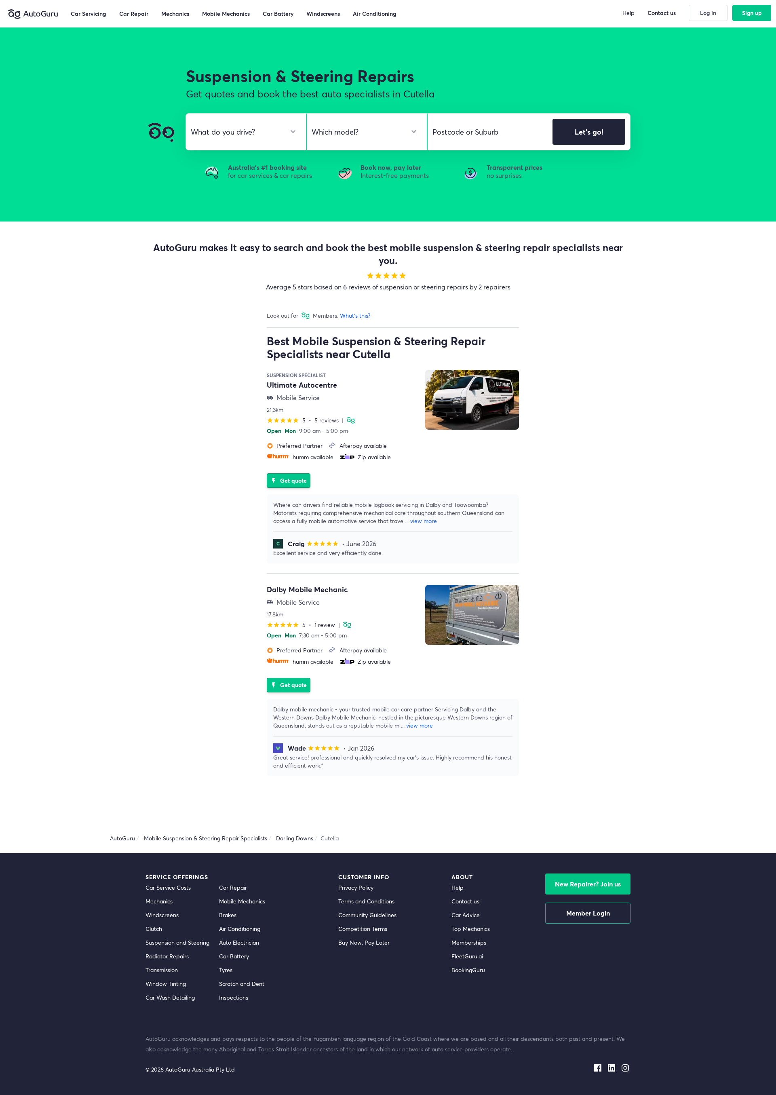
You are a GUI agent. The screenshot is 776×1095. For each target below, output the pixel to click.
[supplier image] (472, 400)
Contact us (465, 901)
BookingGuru (468, 970)
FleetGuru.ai (467, 956)
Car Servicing (88, 13)
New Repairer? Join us (588, 884)
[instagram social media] (625, 1066)
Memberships (468, 942)
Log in (708, 13)
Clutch (154, 929)
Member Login (588, 913)
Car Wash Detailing (170, 997)
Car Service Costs (168, 887)
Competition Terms (362, 929)
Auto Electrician (239, 942)
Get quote (288, 480)
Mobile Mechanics (242, 901)
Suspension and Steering (177, 942)
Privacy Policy (355, 887)
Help (457, 887)
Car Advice (465, 915)
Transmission (162, 970)
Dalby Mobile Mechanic (307, 589)
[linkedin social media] (611, 1066)
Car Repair (233, 887)
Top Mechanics (470, 929)
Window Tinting (166, 983)
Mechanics (159, 901)
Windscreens (162, 915)
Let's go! (589, 132)
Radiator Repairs (167, 956)
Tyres (225, 970)
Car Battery (234, 956)
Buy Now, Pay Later (364, 942)
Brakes (227, 915)
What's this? (355, 315)
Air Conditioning (239, 929)
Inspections (233, 997)
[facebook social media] (598, 1066)
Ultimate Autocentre (302, 385)
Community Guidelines (367, 915)
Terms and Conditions (366, 901)
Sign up (752, 13)
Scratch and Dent (241, 983)
